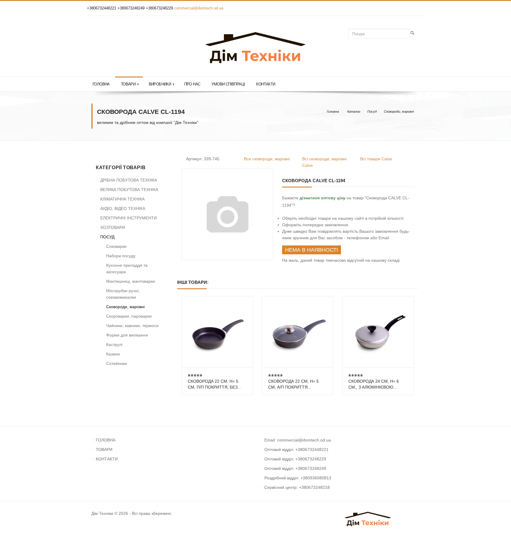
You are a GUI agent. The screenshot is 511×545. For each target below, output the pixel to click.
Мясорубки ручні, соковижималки (123, 294)
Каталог (353, 111)
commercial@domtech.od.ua (198, 8)
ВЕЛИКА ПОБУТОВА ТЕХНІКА (129, 189)
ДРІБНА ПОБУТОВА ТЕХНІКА (128, 180)
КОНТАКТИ (107, 459)
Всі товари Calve (376, 158)
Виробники (161, 84)
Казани (113, 354)
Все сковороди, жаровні (267, 158)
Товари (130, 84)
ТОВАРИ (104, 449)
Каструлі (114, 344)
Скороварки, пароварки (129, 316)
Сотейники (116, 363)
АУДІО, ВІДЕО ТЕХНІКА (122, 208)
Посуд (372, 111)
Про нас (192, 84)
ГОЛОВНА (105, 440)
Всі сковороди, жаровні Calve (324, 162)
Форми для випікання (127, 335)
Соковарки (116, 246)
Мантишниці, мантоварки (130, 281)
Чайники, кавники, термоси (132, 325)
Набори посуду (120, 255)
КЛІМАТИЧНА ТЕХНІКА (122, 199)
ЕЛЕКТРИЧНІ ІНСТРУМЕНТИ (128, 218)
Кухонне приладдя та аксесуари (127, 268)
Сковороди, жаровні (399, 111)
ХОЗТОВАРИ (112, 227)
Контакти (265, 84)
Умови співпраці (228, 84)
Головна (101, 84)
